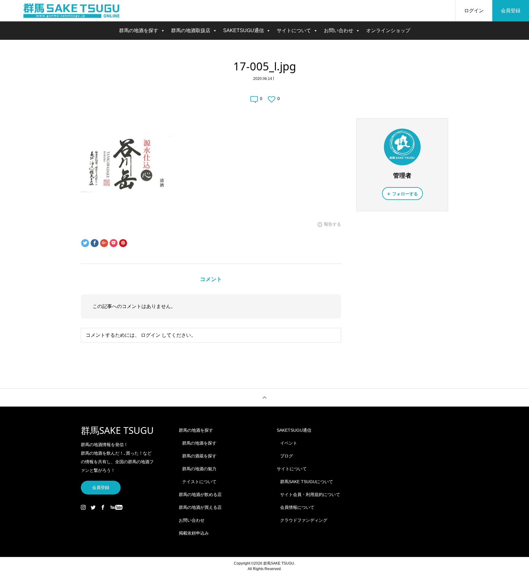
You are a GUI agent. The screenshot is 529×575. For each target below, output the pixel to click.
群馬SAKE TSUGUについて (306, 481)
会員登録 (510, 10)
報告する (332, 224)
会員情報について (297, 507)
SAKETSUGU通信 (243, 30)
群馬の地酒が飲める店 (200, 494)
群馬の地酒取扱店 (190, 30)
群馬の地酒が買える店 (200, 507)
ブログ (286, 455)
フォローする (405, 193)
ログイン (474, 10)
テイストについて (199, 481)
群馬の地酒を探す (138, 30)
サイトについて (294, 30)
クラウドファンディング (303, 520)
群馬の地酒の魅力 (199, 468)
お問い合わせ (338, 30)
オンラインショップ (388, 30)
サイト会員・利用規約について (310, 494)
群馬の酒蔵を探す (199, 455)
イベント (288, 443)
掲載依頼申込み (194, 533)
